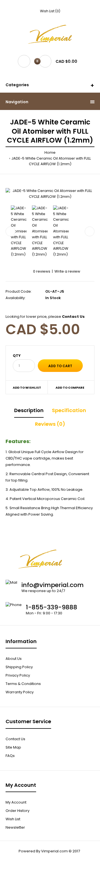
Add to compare (70, 387)
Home (50, 152)
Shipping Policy (19, 667)
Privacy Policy (18, 675)
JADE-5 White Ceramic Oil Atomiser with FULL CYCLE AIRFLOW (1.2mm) (51, 161)
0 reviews (41, 271)
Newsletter (15, 827)
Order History (17, 810)
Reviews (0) (50, 423)
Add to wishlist (27, 387)
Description (29, 410)
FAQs (10, 755)
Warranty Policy (20, 692)
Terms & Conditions (23, 683)
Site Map (13, 747)
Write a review (67, 271)
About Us (14, 658)
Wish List (13, 819)
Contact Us (15, 739)
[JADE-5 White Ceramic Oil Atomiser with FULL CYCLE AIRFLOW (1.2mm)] (50, 194)
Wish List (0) (50, 11)
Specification (69, 410)
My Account (16, 802)
